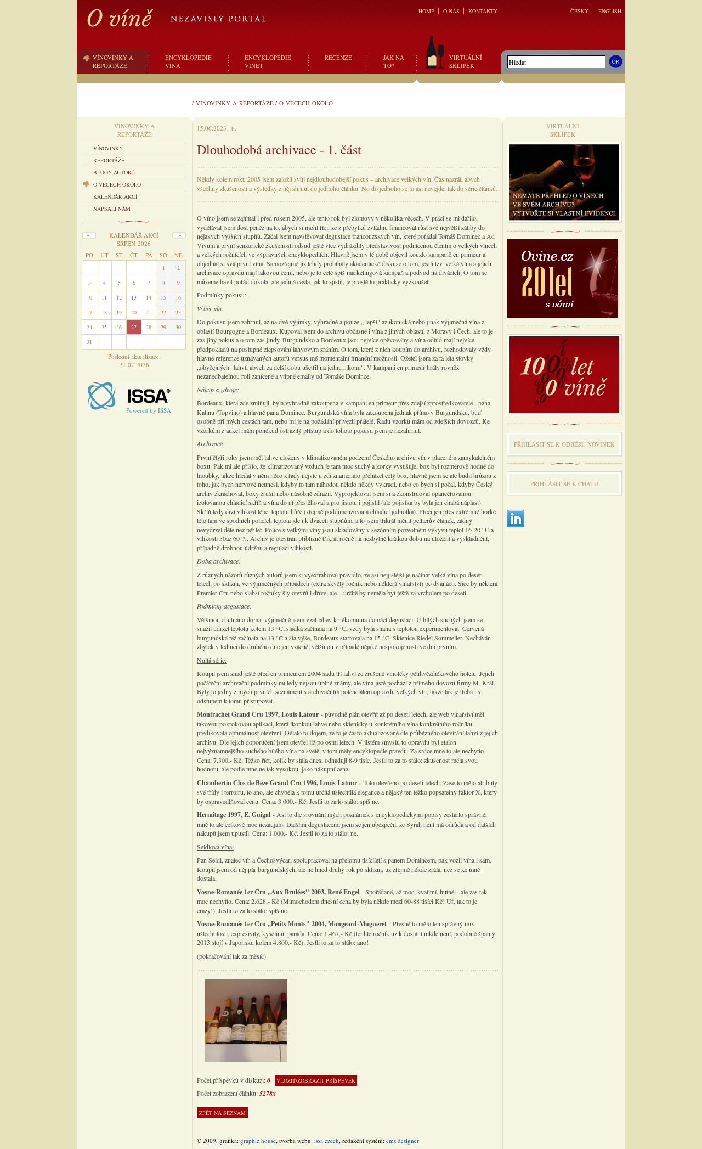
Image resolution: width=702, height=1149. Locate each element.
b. (233, 128)
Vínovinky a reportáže (235, 103)
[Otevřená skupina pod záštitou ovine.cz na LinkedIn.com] (515, 519)
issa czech (326, 1140)
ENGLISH (609, 11)
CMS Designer (402, 1140)
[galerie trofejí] (246, 1020)
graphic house (258, 1140)
